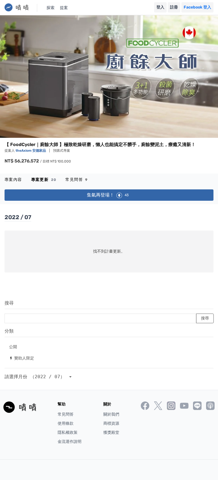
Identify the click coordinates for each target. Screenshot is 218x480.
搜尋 (9, 303)
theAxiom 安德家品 (31, 151)
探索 (50, 7)
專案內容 (13, 179)
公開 (13, 346)
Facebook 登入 (197, 7)
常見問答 (76, 179)
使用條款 (66, 423)
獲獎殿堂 (111, 432)
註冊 (174, 7)
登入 (160, 7)
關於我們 (111, 414)
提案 (64, 7)
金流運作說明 (69, 441)
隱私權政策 (67, 432)
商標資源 (111, 423)
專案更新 (43, 179)
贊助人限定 (21, 358)
